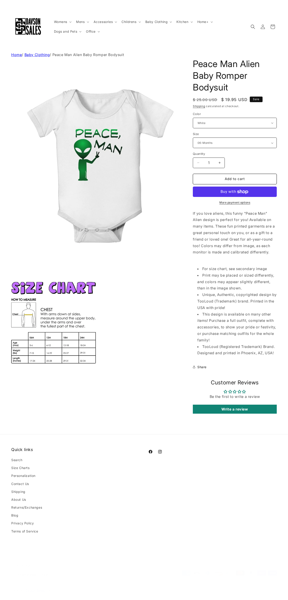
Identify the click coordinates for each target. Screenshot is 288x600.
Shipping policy (132, 585)
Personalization (23, 476)
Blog (14, 515)
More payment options (234, 202)
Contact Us (20, 484)
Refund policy (58, 585)
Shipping (199, 106)
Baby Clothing (37, 54)
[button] (62, 22)
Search (16, 460)
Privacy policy (81, 585)
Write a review (234, 409)
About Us (18, 499)
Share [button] (202, 367)
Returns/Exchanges (26, 507)
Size (196, 134)
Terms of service (106, 585)
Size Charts (20, 468)
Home (16, 54)
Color (197, 114)
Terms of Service (24, 531)
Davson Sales (35, 586)
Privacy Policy (22, 523)
